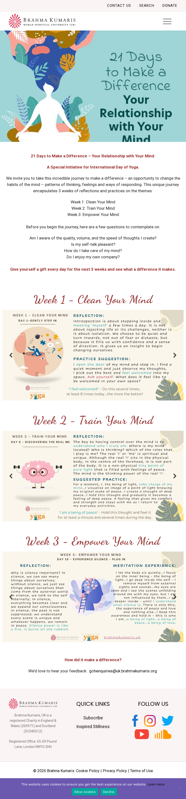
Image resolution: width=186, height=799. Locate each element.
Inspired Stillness (93, 726)
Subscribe (93, 717)
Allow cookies (85, 792)
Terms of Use (141, 770)
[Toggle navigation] (167, 21)
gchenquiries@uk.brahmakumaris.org (123, 670)
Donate (170, 5)
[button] (11, 355)
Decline (109, 792)
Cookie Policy (88, 770)
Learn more (156, 784)
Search (146, 5)
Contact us (119, 5)
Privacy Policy (115, 770)
